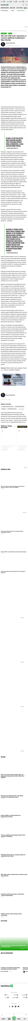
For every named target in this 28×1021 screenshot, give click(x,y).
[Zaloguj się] (23, 5)
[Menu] (26, 5)
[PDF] (9, 399)
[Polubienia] (2, 1014)
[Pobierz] (19, 45)
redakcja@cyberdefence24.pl (17, 422)
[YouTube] (18, 1006)
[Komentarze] (14, 1014)
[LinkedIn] (15, 1006)
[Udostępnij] (26, 1014)
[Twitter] (9, 1006)
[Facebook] (12, 1006)
